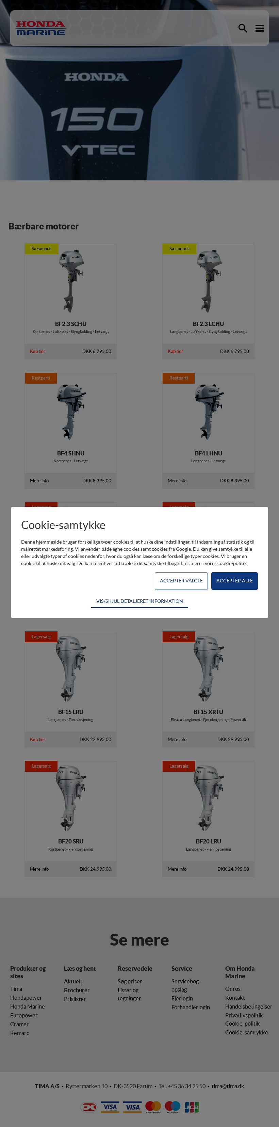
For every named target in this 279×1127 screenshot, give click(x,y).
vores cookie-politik (226, 563)
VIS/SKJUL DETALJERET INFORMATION (139, 601)
